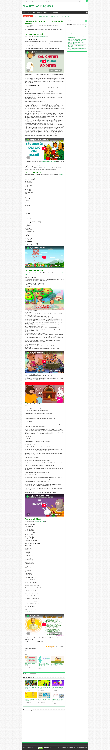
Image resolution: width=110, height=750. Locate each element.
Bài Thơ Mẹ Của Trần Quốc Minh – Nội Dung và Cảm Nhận (57, 700)
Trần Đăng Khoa (31, 611)
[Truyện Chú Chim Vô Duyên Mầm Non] (31, 659)
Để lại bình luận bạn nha (53, 25)
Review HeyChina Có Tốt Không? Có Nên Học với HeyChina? (44, 16)
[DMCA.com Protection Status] (43, 747)
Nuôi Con (41, 1)
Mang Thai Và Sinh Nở (34, 1)
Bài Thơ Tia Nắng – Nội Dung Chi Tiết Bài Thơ (31, 700)
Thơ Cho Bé (34, 673)
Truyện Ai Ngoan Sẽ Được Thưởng (48, 161)
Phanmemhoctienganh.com (82, 747)
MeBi (27, 25)
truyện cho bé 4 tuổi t (41, 36)
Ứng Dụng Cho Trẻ (48, 1)
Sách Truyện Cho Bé (42, 25)
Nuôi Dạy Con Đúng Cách (38, 6)
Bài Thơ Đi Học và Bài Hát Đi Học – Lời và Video (44, 700)
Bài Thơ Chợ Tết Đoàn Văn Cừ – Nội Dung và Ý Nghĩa (30, 688)
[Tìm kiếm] (87, 1)
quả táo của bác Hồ (39, 166)
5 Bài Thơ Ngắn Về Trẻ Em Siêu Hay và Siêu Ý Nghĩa (57, 688)
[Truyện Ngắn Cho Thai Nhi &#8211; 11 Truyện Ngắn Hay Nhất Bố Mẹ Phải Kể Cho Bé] (44, 659)
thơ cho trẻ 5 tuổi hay (39, 521)
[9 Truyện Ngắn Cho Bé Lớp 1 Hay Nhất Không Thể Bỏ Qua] (57, 659)
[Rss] (79, 1)
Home (23, 1)
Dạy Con (27, 1)
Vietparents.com (72, 747)
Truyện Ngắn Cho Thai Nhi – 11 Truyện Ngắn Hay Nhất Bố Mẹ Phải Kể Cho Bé (43, 664)
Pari (35, 119)
